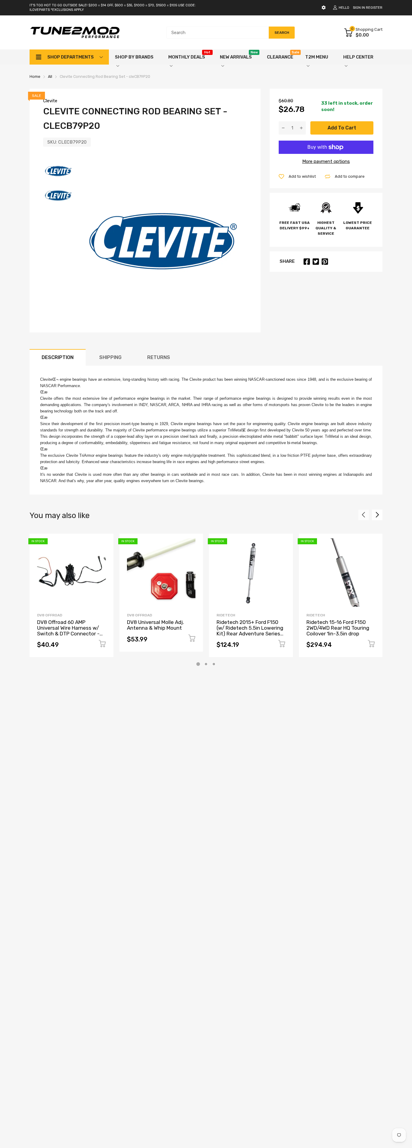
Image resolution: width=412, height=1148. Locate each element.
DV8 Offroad (49, 615)
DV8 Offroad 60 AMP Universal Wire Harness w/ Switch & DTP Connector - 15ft (68, 630)
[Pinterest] (324, 261)
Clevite (50, 100)
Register (374, 8)
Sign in (359, 8)
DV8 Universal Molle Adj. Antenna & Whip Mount (155, 625)
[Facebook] (306, 261)
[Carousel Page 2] (206, 664)
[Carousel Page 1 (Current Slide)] (198, 664)
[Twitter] (315, 261)
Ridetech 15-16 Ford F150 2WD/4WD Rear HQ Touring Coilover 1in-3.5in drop (337, 627)
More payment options (326, 161)
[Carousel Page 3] (214, 664)
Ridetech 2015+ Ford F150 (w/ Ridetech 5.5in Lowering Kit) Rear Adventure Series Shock (250, 630)
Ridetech (226, 615)
